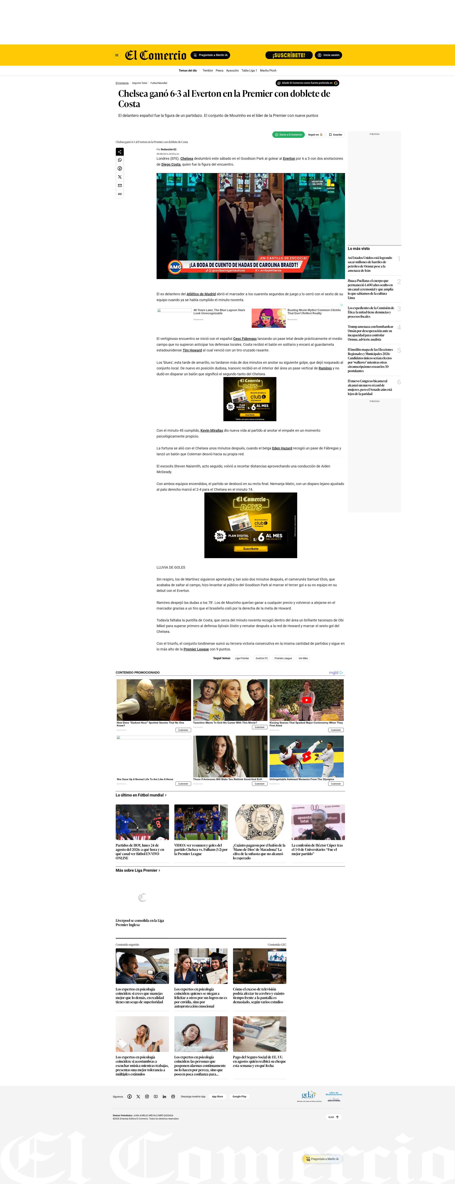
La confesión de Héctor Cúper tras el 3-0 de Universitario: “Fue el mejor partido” (317, 849)
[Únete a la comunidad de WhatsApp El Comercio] (288, 134)
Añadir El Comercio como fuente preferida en (307, 82)
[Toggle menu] (117, 55)
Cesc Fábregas (245, 339)
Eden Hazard (282, 448)
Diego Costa (171, 164)
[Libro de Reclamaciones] (334, 1096)
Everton (289, 158)
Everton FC (262, 658)
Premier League (196, 649)
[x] (138, 1096)
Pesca (219, 70)
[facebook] (129, 1096)
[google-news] (173, 1096)
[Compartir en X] (120, 177)
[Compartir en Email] (120, 185)
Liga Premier (242, 658)
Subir (331, 1117)
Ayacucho (232, 70)
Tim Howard (192, 350)
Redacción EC (168, 149)
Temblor (208, 70)
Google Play (239, 1096)
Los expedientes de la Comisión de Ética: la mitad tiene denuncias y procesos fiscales (371, 312)
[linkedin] (164, 1096)
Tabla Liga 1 (249, 70)
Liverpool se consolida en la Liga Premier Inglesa (140, 922)
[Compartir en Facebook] (120, 168)
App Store (217, 1096)
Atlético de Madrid (201, 294)
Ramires (325, 368)
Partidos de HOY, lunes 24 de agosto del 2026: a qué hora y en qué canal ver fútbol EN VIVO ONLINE (140, 851)
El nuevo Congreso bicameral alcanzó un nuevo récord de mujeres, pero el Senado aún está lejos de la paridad (370, 387)
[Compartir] (120, 152)
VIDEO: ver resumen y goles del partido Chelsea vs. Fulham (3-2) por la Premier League (201, 849)
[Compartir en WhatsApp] (120, 160)
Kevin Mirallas (211, 430)
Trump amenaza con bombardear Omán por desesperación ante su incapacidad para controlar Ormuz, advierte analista (370, 332)
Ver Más (303, 658)
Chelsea (186, 158)
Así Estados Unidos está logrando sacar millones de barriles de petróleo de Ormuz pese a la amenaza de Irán (370, 263)
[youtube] (156, 1096)
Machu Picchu (269, 70)
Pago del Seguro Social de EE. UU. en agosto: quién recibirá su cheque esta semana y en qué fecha (259, 1061)
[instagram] (147, 1096)
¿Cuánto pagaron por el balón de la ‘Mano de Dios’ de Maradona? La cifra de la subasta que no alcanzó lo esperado (259, 851)
